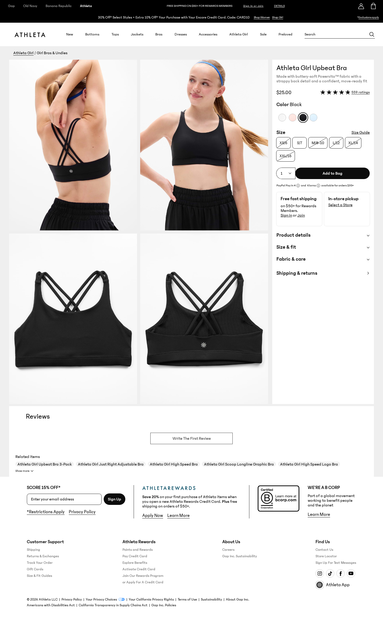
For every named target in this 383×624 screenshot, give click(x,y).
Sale (263, 34)
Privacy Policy (82, 512)
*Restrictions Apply (46, 512)
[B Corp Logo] (278, 498)
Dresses (181, 34)
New (69, 34)
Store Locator (326, 556)
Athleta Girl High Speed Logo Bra (309, 464)
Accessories (208, 34)
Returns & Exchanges (43, 556)
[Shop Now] (191, 17)
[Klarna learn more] (318, 186)
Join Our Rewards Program (142, 576)
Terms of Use (187, 599)
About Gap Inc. (237, 599)
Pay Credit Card (134, 556)
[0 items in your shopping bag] (373, 6)
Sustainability (211, 599)
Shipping (33, 550)
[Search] (372, 34)
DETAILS (279, 6)
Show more (22, 471)
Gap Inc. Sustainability (239, 556)
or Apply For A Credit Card (142, 582)
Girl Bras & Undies (52, 53)
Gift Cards (35, 569)
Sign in (286, 215)
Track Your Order (40, 563)
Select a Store (340, 205)
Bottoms (92, 34)
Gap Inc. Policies (163, 605)
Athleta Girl (238, 34)
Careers (228, 550)
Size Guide (360, 132)
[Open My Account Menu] (361, 6)
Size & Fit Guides (39, 576)
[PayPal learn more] (298, 186)
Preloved (285, 34)
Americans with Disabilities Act (51, 605)
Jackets (137, 34)
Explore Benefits (134, 563)
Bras (158, 34)
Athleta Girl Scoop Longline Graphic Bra (239, 464)
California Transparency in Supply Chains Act (113, 605)
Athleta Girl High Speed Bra (174, 464)
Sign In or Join (253, 6)
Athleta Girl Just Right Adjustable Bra (111, 464)
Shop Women (262, 17)
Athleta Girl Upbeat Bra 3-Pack (44, 464)
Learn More (178, 515)
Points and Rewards (137, 550)
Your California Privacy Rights (151, 599)
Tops (115, 34)
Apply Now (152, 515)
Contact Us (324, 550)
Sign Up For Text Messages (336, 563)
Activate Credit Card (138, 569)
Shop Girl (277, 17)
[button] (140, 232)
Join (301, 215)
